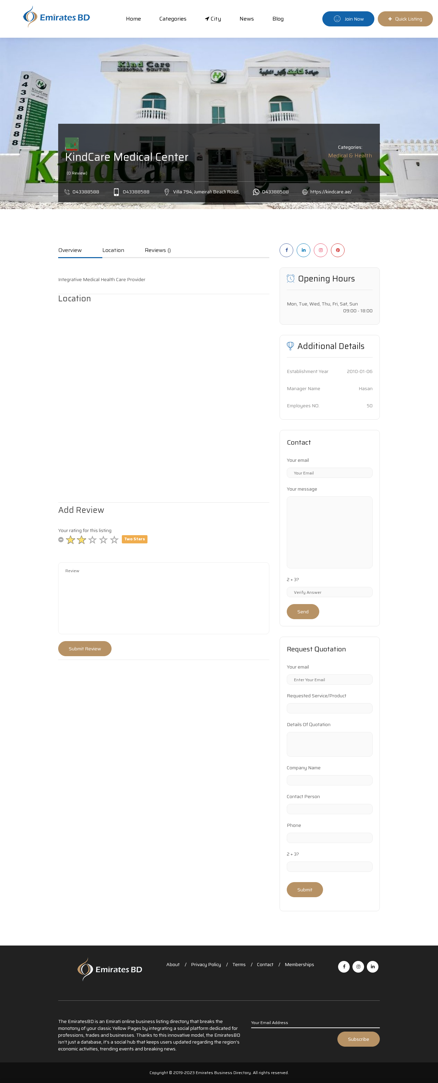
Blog (278, 18)
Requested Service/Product (316, 695)
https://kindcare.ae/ (331, 191)
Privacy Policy (206, 964)
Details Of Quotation (309, 724)
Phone (294, 825)
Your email (298, 460)
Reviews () (158, 250)
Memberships (299, 964)
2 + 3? (293, 579)
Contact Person (303, 796)
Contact (265, 964)
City (215, 18)
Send (303, 611)
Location (113, 250)
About (173, 964)
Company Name (304, 767)
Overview (70, 250)
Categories (172, 18)
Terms (239, 964)
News (247, 18)
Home (133, 18)
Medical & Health (350, 155)
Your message (302, 489)
